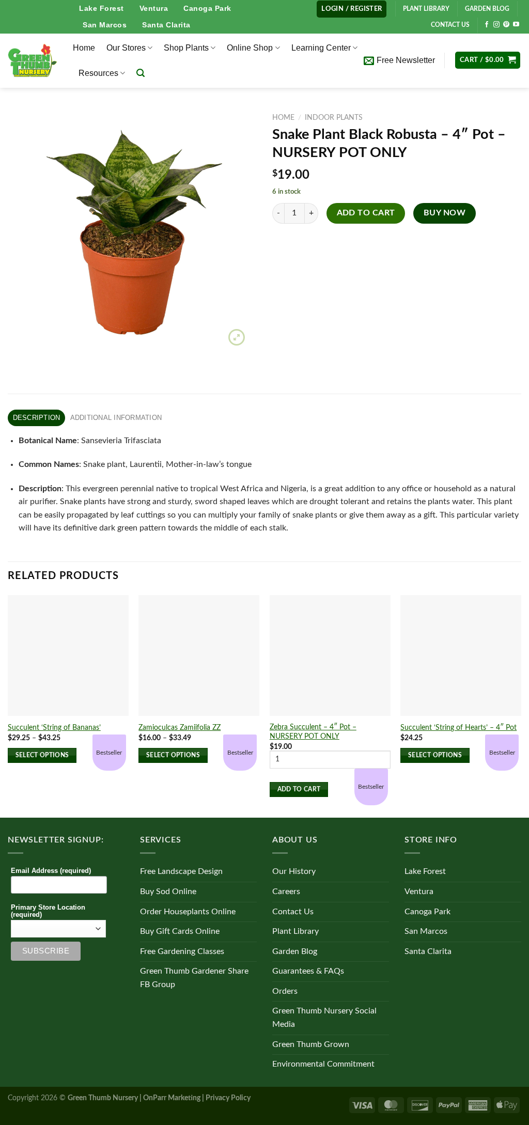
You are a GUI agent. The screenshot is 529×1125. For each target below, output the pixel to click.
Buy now (444, 213)
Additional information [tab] (116, 417)
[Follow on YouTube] (516, 24)
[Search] (140, 73)
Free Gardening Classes (182, 951)
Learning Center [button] (321, 47)
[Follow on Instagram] (496, 24)
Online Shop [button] (250, 47)
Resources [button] (98, 73)
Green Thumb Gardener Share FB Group (194, 978)
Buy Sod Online (168, 891)
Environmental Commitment (323, 1064)
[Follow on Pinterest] (506, 24)
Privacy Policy (228, 1098)
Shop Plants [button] (186, 47)
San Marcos (105, 25)
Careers (286, 891)
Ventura (153, 8)
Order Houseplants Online (188, 912)
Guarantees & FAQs (308, 971)
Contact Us (293, 912)
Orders (285, 991)
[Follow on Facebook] (487, 24)
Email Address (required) (51, 870)
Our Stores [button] (126, 47)
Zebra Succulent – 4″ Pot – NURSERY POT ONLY (313, 732)
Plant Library (295, 931)
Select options (42, 755)
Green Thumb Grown (310, 1044)
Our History (294, 871)
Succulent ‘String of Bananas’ (54, 727)
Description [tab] (36, 417)
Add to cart (366, 213)
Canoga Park (207, 8)
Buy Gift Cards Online (180, 931)
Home (84, 47)
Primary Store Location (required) (48, 911)
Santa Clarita (166, 25)
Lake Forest (101, 8)
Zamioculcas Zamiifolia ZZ (179, 727)
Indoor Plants (334, 117)
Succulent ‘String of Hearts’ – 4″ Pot (458, 727)
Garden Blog (294, 951)
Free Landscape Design (181, 871)
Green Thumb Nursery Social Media (324, 1017)
